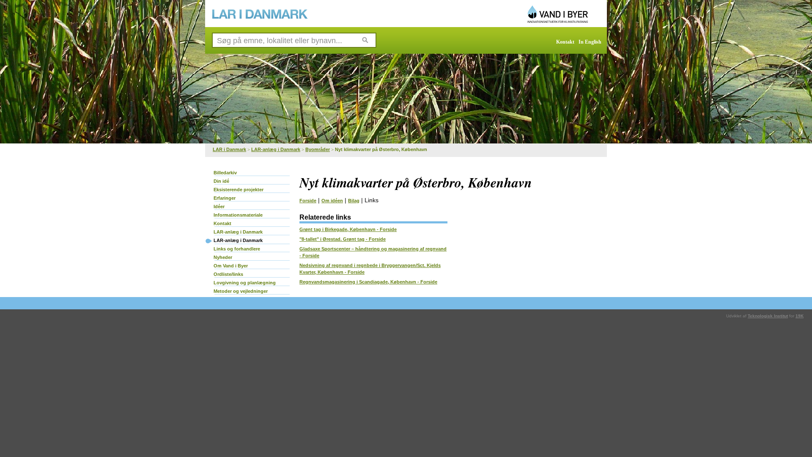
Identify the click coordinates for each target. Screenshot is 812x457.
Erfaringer (225, 198)
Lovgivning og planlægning (245, 282)
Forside (307, 200)
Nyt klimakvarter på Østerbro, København (381, 149)
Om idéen (332, 200)
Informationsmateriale (238, 214)
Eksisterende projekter (238, 189)
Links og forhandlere (237, 248)
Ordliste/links (228, 274)
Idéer (219, 206)
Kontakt (565, 42)
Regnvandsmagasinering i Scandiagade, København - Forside (368, 281)
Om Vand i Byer (231, 265)
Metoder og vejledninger (241, 291)
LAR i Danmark (229, 149)
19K (800, 316)
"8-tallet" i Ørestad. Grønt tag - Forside (342, 239)
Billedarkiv (225, 172)
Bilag (353, 200)
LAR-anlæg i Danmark (275, 149)
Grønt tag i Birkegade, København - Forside (348, 229)
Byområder (317, 149)
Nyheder (223, 257)
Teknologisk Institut (768, 316)
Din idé (221, 181)
